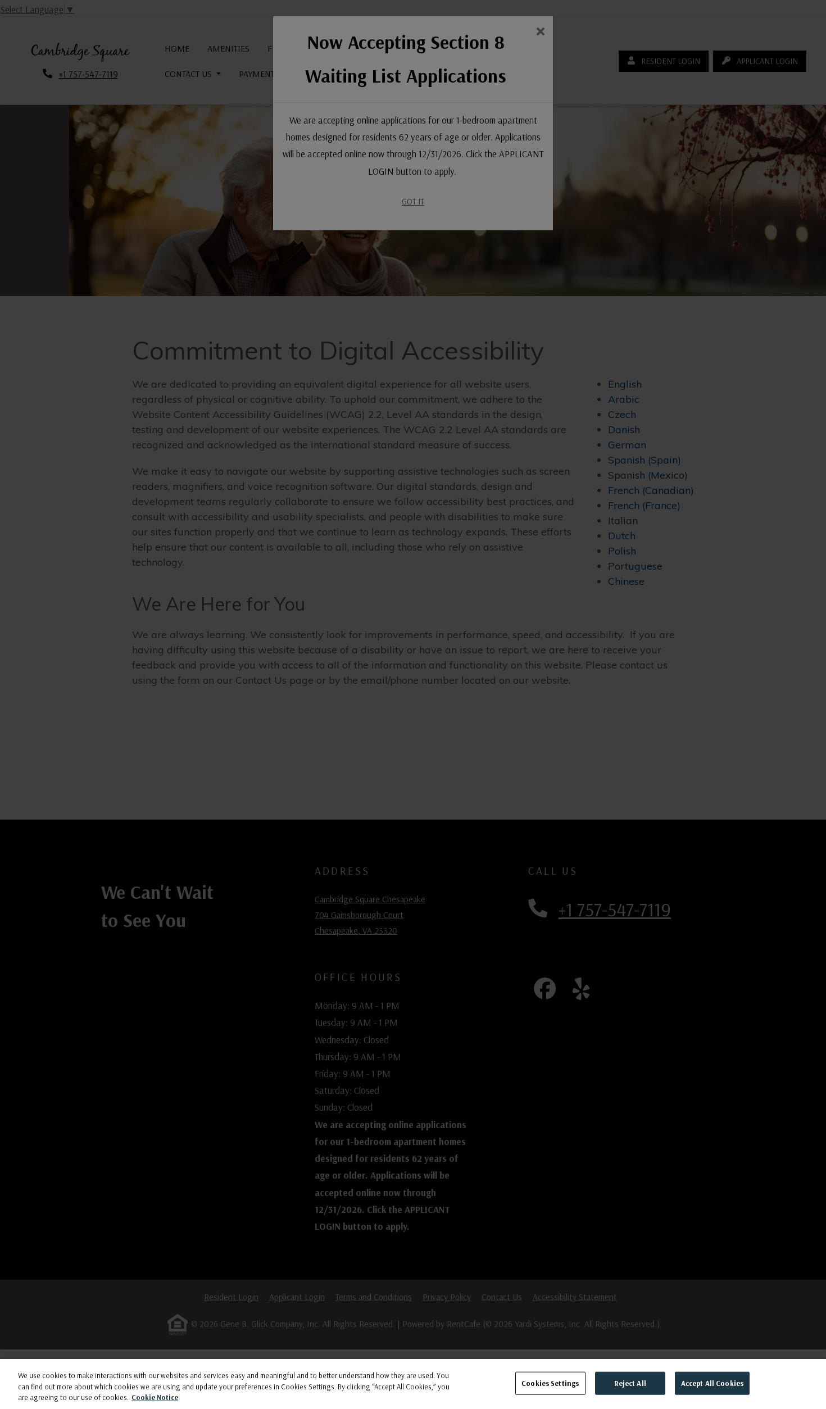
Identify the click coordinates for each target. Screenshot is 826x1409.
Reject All (630, 1382)
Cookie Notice (154, 1397)
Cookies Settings (550, 1382)
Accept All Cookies (712, 1382)
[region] (413, 1384)
